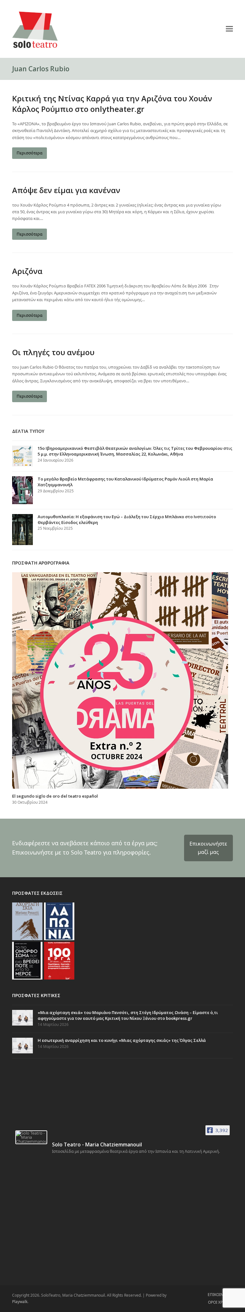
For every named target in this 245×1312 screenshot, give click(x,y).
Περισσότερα (29, 153)
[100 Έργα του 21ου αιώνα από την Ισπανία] (59, 960)
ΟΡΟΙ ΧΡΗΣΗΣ (220, 1302)
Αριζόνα (27, 271)
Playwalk (19, 1301)
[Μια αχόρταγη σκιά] (27, 921)
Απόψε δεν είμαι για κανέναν (66, 190)
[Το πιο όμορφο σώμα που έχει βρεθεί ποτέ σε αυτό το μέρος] (27, 960)
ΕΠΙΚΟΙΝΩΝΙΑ (220, 1294)
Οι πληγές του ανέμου (53, 352)
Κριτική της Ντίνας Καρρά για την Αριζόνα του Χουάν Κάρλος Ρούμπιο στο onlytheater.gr (112, 103)
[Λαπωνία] (59, 921)
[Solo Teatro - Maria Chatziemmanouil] (31, 1137)
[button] (229, 28)
